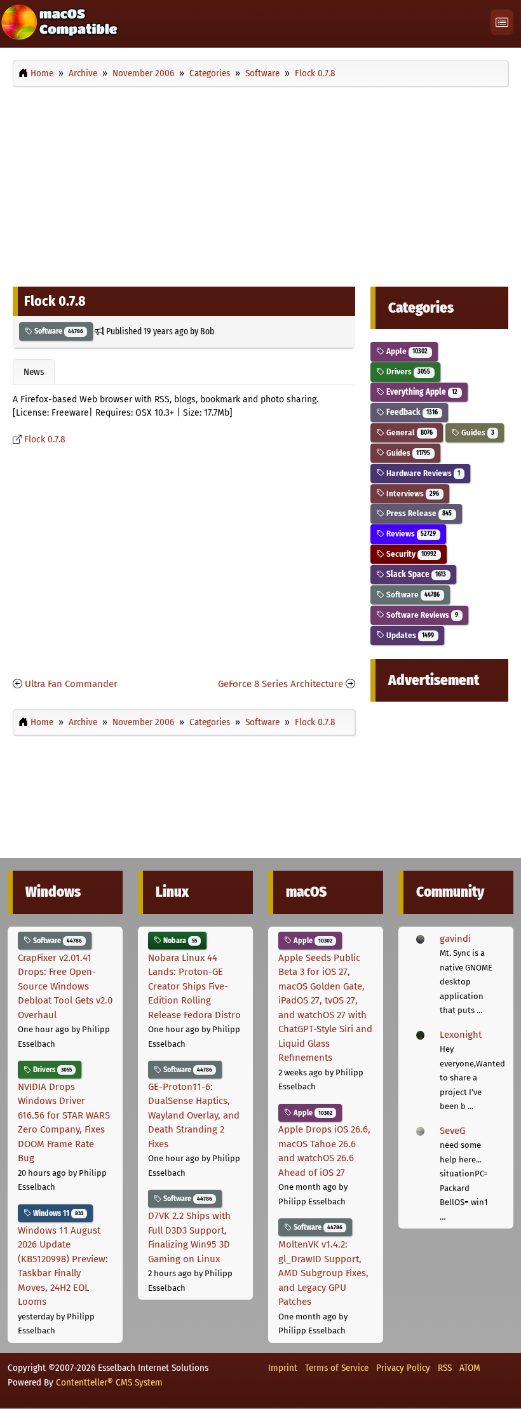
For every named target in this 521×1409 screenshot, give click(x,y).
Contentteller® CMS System (109, 1382)
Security (410, 554)
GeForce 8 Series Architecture (280, 684)
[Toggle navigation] (502, 22)
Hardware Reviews (422, 473)
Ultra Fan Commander (71, 684)
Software (57, 331)
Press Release (418, 513)
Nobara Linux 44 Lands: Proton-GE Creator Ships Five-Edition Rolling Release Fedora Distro (194, 986)
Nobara (179, 940)
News (34, 372)
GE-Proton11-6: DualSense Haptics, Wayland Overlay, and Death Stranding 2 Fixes (194, 1115)
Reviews (410, 533)
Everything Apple (420, 392)
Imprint (282, 1367)
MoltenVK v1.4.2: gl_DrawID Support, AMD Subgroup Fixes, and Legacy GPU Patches (323, 1273)
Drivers (407, 371)
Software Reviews (421, 615)
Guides (476, 432)
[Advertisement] (260, 183)
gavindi (455, 938)
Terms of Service (337, 1367)
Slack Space (415, 574)
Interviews (411, 493)
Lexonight (461, 1034)
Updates (409, 635)
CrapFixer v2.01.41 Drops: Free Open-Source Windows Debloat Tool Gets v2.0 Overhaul (65, 986)
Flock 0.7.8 (44, 439)
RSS (445, 1367)
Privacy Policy (403, 1367)
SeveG (452, 1130)
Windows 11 (57, 1213)
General (408, 432)
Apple (406, 351)
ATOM (469, 1367)
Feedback (411, 412)
